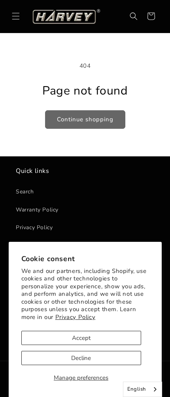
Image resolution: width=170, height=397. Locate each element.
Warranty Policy (37, 209)
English (136, 389)
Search (25, 191)
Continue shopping (85, 119)
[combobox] (142, 389)
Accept (81, 338)
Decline (81, 358)
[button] (16, 16)
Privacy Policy (75, 317)
